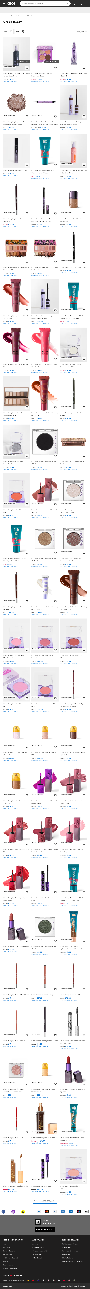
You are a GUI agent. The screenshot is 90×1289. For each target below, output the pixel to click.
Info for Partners (67, 1258)
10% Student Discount (10, 1258)
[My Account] (75, 3)
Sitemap (5, 1261)
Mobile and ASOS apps (70, 1244)
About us (35, 1244)
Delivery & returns (9, 1251)
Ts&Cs (75, 1286)
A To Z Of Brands (17, 16)
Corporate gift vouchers (70, 1251)
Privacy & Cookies (66, 1286)
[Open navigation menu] (4, 3)
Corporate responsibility (40, 1251)
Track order (6, 1247)
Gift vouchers (66, 1247)
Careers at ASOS (38, 1247)
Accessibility (83, 1286)
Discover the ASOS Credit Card (73, 1261)
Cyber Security (37, 1258)
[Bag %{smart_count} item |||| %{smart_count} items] (87, 3)
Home (5, 16)
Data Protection (8, 1265)
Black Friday (66, 1254)
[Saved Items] (81, 3)
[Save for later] (27, 68)
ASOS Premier (8, 1254)
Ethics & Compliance (10, 1268)
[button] (28, 1280)
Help (4, 1244)
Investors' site (36, 1254)
